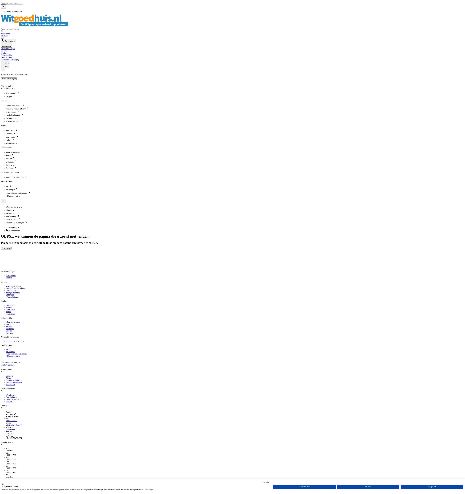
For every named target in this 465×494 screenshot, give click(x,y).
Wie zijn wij (10, 395)
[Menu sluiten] (3, 6)
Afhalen (9, 378)
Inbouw (4, 51)
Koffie (8, 324)
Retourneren (10, 385)
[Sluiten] (3, 69)
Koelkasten (10, 305)
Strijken (9, 331)
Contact (9, 402)
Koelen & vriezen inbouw (16, 288)
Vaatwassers (10, 309)
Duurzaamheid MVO (14, 399)
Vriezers (9, 307)
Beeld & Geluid (7, 57)
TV (7, 349)
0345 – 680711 (11, 421)
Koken (8, 312)
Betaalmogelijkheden (14, 380)
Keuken (4, 53)
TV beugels (10, 352)
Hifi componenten (13, 356)
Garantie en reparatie (14, 382)
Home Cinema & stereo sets (16, 354)
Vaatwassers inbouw (13, 286)
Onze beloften (11, 397)
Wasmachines (11, 276)
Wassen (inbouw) (12, 297)
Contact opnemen (7, 365)
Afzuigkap (10, 295)
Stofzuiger (10, 329)
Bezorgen (9, 376)
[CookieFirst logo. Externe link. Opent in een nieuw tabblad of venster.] (3, 484)
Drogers (9, 278)
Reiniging (9, 333)
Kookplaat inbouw (13, 293)
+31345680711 (11, 429)
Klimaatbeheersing (13, 322)
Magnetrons (10, 314)
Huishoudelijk (6, 55)
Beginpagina (6, 248)
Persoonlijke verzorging (10, 59)
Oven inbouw (11, 290)
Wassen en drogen (8, 49)
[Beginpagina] (34, 26)
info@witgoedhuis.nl (14, 425)
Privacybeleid (265, 482)
